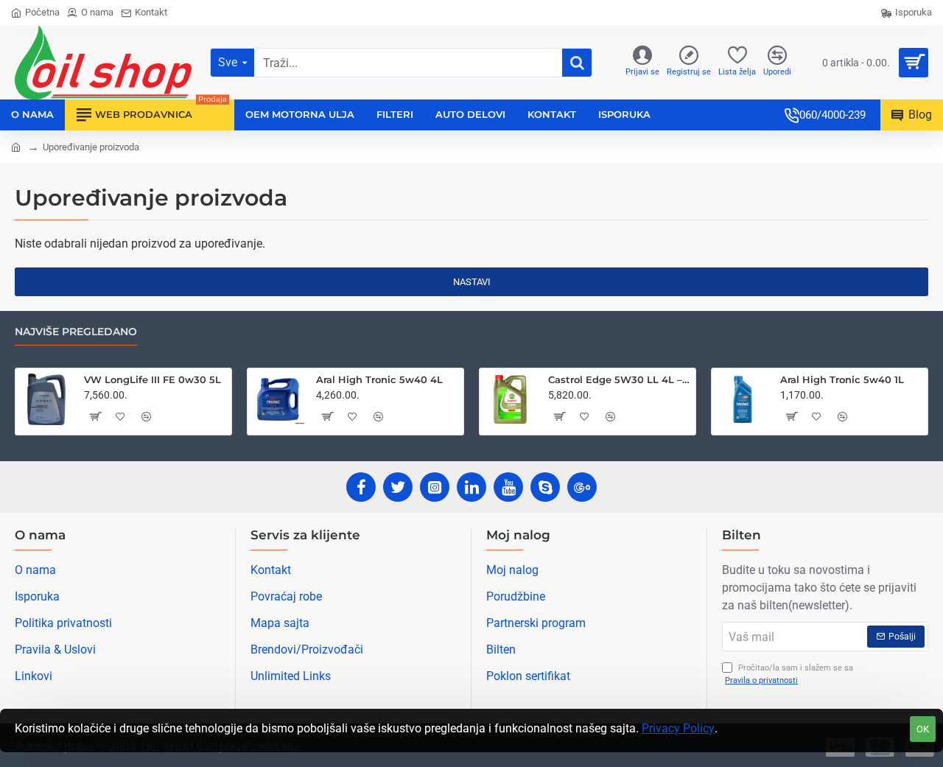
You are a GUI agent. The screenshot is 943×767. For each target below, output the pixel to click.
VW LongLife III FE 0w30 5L (152, 379)
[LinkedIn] (471, 487)
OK (922, 729)
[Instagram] (434, 487)
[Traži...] (577, 63)
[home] (16, 146)
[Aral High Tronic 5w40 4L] (278, 399)
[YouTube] (508, 487)
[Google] (582, 487)
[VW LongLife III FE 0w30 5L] (46, 399)
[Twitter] (398, 487)
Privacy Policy (678, 728)
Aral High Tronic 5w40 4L (379, 379)
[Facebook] (361, 487)
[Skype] (545, 487)
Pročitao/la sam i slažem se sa (789, 674)
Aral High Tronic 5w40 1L (842, 379)
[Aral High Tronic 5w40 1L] (742, 399)
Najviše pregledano (76, 332)
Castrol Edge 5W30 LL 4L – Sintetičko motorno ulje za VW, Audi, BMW (619, 379)
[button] (94, 416)
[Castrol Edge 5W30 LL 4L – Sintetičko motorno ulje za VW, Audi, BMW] (510, 399)
